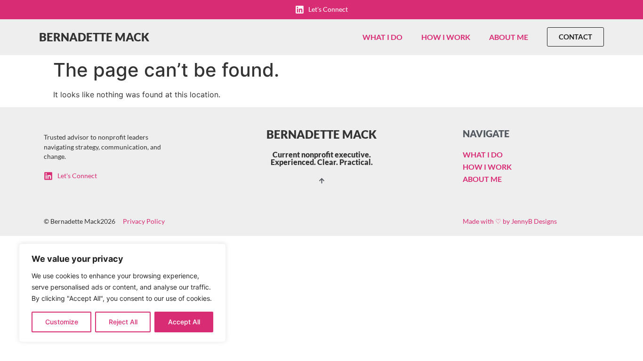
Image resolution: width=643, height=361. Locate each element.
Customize (61, 322)
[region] (122, 292)
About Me (508, 36)
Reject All (123, 322)
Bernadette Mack (94, 37)
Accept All (184, 322)
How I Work (445, 36)
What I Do (382, 36)
